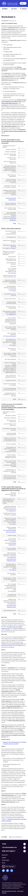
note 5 (7, 248)
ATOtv (3, 862)
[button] (16, 837)
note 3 (13, 514)
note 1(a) (12, 273)
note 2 (13, 345)
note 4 (13, 248)
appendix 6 (12, 510)
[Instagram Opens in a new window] (11, 870)
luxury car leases (10, 336)
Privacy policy (5, 860)
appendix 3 (12, 314)
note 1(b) (12, 591)
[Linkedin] (7, 870)
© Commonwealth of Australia (9, 891)
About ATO (5, 854)
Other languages (9, 866)
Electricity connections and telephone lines (11, 559)
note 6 (13, 524)
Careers (4, 857)
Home (15, 8)
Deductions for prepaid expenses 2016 (12, 644)
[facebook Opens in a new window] (3, 870)
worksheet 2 (7, 73)
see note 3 (12, 323)
